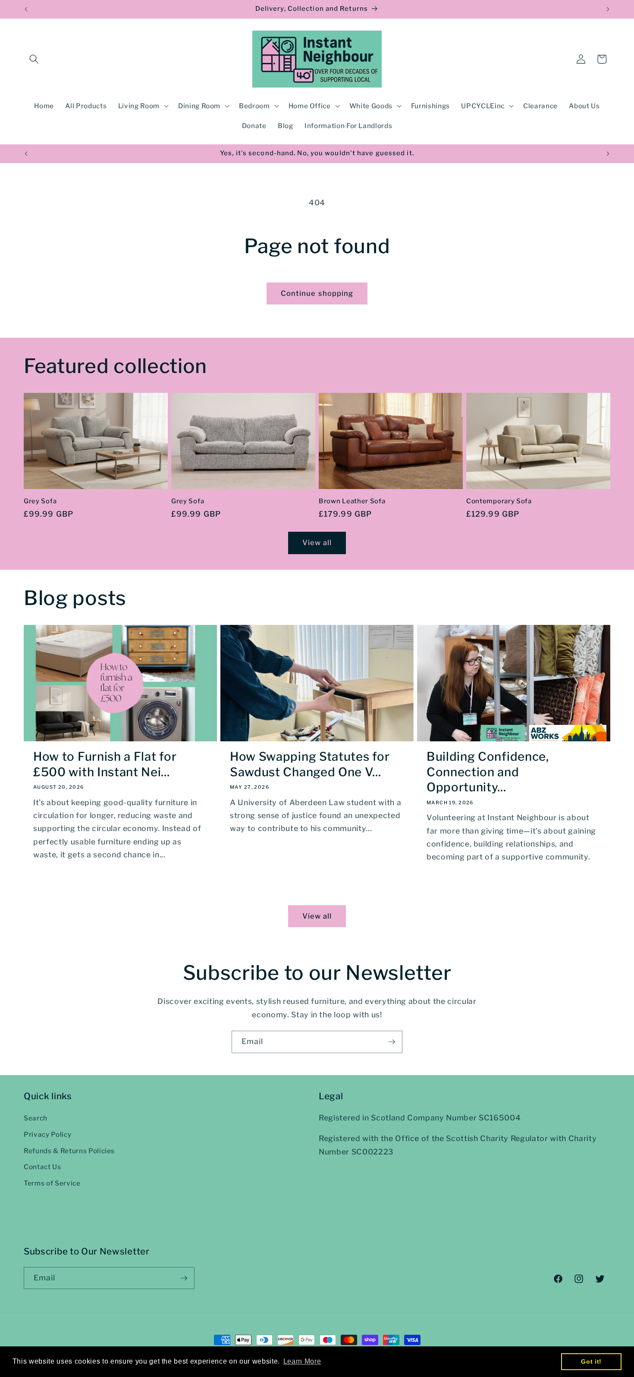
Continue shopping (317, 293)
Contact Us (42, 1167)
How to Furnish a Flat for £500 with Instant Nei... (104, 765)
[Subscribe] (391, 1042)
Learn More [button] (302, 1361)
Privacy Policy (47, 1135)
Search (35, 1118)
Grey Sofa (40, 501)
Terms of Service (52, 1183)
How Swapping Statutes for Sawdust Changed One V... (309, 765)
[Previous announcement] (26, 9)
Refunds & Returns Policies (69, 1151)
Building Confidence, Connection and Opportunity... (488, 772)
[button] (34, 59)
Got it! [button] (591, 1361)
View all (317, 542)
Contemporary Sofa (499, 501)
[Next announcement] (608, 9)
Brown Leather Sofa (352, 501)
